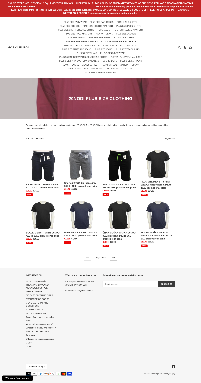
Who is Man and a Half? (36, 313)
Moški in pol (19, 47)
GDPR (29, 343)
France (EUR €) (36, 366)
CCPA (29, 346)
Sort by (29, 139)
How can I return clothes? (37, 331)
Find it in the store (34, 291)
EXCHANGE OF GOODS (37, 299)
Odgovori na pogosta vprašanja (40, 339)
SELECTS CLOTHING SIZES (39, 295)
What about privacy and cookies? (41, 328)
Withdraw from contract (17, 378)
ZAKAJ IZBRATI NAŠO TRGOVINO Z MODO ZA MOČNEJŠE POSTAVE (37, 285)
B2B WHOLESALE (34, 309)
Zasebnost (30, 335)
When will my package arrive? (39, 324)
